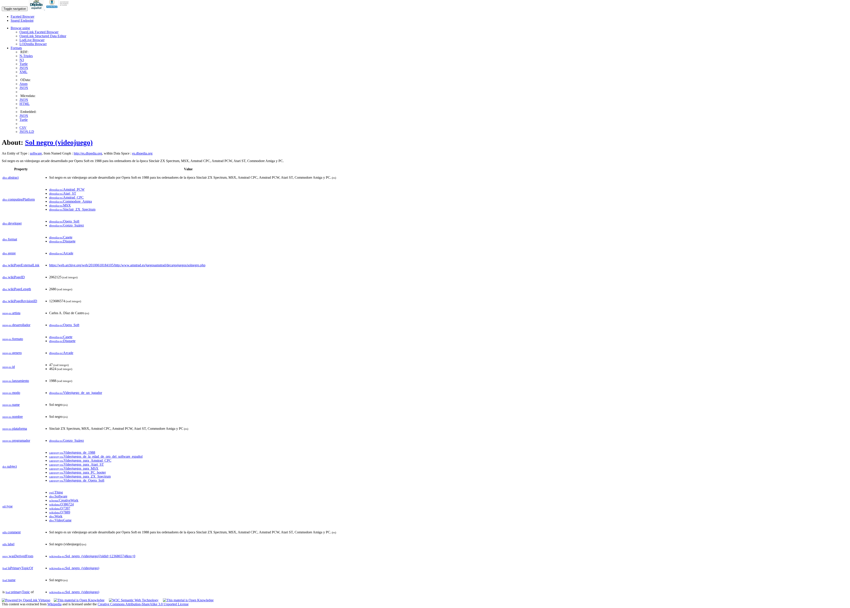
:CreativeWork (63, 500)
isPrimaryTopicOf (17, 568)
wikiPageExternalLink (20, 265)
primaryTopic (18, 592)
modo (11, 393)
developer (12, 223)
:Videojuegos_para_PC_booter (77, 472)
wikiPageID (13, 277)
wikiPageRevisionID (19, 301)
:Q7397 (59, 508)
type (7, 506)
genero (12, 353)
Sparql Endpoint (22, 20)
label (8, 544)
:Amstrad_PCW (67, 189)
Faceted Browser (22, 16)
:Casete (60, 237)
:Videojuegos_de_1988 (72, 452)
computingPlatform (18, 199)
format (9, 239)
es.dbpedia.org (142, 153)
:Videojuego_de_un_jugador (75, 393)
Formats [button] (16, 48)
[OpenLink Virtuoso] (26, 600)
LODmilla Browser (33, 44)
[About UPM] (58, 8)
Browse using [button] (20, 28)
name (11, 405)
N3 (21, 60)
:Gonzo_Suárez (66, 225)
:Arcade (61, 253)
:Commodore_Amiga (70, 201)
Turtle (23, 64)
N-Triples (26, 56)
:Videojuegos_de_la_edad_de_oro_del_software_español (96, 456)
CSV (23, 128)
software (36, 153)
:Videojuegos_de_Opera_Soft (76, 480)
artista (11, 313)
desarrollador (16, 325)
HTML (24, 104)
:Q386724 (61, 504)
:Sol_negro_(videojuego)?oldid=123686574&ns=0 (92, 556)
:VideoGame (60, 520)
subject (9, 466)
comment (11, 532)
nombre (12, 416)
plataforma (14, 428)
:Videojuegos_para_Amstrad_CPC (80, 460)
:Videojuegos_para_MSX (74, 468)
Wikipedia (54, 604)
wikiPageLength (16, 289)
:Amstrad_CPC (66, 197)
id (8, 367)
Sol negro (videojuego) (59, 142)
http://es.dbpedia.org (88, 153)
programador (16, 440)
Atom (23, 84)
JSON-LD (26, 132)
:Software (58, 496)
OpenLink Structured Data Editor (42, 36)
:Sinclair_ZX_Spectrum (72, 209)
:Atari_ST (62, 193)
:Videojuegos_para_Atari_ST (76, 464)
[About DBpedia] (37, 8)
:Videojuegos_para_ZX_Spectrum (80, 476)
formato (12, 339)
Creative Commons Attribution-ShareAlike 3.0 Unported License (143, 604)
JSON (23, 68)
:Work (55, 516)
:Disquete (62, 241)
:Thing (56, 492)
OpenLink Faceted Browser (38, 32)
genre (9, 253)
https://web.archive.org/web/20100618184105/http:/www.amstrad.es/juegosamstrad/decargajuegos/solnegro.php (127, 265)
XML (23, 72)
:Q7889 (59, 512)
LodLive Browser (31, 40)
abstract (10, 177)
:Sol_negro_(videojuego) (74, 568)
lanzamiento (15, 381)
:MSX (60, 205)
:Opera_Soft (64, 221)
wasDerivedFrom (17, 556)
